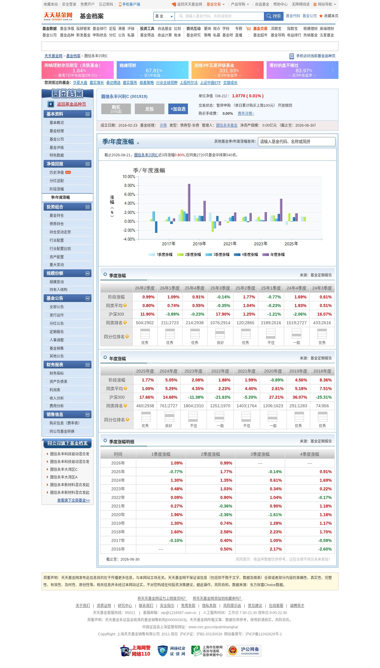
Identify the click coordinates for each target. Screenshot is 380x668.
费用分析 (57, 406)
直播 (238, 35)
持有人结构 (58, 290)
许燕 (163, 125)
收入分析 (57, 398)
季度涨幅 (117, 275)
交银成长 (230, 83)
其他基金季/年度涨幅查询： (236, 141)
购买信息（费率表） (66, 423)
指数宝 (292, 29)
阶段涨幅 (57, 189)
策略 (207, 35)
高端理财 (327, 29)
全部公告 (57, 307)
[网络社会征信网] (171, 651)
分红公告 (57, 324)
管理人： (220, 125)
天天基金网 (53, 56)
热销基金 (310, 35)
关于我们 (83, 606)
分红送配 (57, 181)
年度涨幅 (117, 358)
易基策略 (147, 83)
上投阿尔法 (189, 83)
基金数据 (49, 29)
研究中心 (125, 606)
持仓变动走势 (60, 232)
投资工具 (147, 29)
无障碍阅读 (301, 4)
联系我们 (146, 606)
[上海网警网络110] (135, 651)
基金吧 (227, 35)
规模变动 (57, 282)
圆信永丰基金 (227, 125)
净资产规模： (279, 125)
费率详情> (246, 114)
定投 (112, 29)
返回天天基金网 (189, 4)
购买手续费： (226, 114)
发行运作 (57, 315)
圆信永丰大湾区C (64, 469)
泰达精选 (113, 83)
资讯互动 (193, 29)
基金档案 (92, 16)
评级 (130, 29)
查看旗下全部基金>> (73, 500)
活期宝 (276, 29)
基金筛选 (147, 35)
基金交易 (214, 4)
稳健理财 (310, 29)
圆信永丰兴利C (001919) (124, 96)
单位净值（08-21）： (231, 96)
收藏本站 (51, 4)
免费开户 (87, 4)
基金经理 (57, 131)
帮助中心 (280, 4)
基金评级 (57, 148)
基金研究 (193, 35)
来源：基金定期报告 (316, 275)
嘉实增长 (97, 83)
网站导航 (325, 4)
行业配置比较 (60, 249)
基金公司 (310, 16)
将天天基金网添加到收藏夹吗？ (218, 599)
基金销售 (57, 348)
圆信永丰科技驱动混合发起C (69, 455)
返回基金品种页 (71, 104)
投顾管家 (83, 29)
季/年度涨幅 (60, 197)
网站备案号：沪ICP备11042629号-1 (253, 634)
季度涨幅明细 (121, 441)
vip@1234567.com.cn (178, 613)
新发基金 (83, 35)
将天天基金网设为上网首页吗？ (162, 599)
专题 (238, 29)
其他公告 (57, 356)
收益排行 (294, 35)
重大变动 (57, 265)
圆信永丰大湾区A (63, 477)
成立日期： (119, 125)
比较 (177, 29)
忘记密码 (106, 4)
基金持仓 (57, 216)
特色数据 (57, 155)
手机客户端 (131, 4)
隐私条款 (209, 606)
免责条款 (188, 606)
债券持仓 (57, 224)
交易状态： (245, 106)
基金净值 (67, 29)
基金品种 (67, 35)
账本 (177, 35)
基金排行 (100, 29)
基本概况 (57, 123)
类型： (184, 125)
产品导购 (238, 4)
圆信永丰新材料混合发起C (69, 494)
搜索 (273, 16)
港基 (121, 29)
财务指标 (57, 373)
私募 (130, 35)
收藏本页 (328, 16)
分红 (112, 35)
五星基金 (327, 35)
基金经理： (153, 125)
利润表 (55, 390)
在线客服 (276, 606)
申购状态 (100, 35)
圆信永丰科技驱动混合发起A (69, 463)
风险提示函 (232, 606)
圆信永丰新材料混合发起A (69, 486)
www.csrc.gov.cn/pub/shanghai (213, 627)
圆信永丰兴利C (146, 155)
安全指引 (167, 606)
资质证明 (104, 606)
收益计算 (165, 35)
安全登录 (69, 4)
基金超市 (260, 35)
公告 (121, 35)
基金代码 (293, 16)
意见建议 (255, 606)
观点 (216, 29)
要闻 (207, 29)
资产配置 (57, 257)
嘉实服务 (130, 83)
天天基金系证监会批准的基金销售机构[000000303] (145, 620)
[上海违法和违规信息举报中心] (207, 651)
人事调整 (57, 340)
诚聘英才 (297, 606)
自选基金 (262, 4)
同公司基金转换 (62, 432)
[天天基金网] (59, 16)
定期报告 (57, 332)
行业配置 (57, 240)
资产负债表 (58, 382)
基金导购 (278, 35)
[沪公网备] (244, 651)
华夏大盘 (80, 83)
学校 (225, 29)
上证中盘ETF (210, 83)
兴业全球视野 (167, 83)
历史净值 (57, 173)
